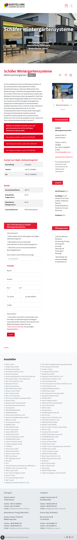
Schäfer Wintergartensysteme (28, 71)
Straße (9, 279)
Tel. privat (10, 296)
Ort (20, 288)
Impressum (25, 537)
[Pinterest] (69, 537)
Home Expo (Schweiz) (49, 512)
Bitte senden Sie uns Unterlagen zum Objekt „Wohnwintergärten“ (23, 237)
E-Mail (9, 305)
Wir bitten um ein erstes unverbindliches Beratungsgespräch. (21, 249)
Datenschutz (12, 314)
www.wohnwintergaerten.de (64, 157)
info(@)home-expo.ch (52, 528)
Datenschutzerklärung (15, 327)
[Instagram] (72, 537)
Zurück (6, 347)
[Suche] (64, 537)
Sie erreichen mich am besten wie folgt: (20, 255)
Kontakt (7, 537)
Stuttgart (8, 493)
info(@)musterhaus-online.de (19, 509)
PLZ (8, 288)
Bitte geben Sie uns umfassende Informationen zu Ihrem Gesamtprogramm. (22, 243)
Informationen (12, 233)
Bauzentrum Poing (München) (16, 512)
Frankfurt (44, 493)
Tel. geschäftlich (30, 296)
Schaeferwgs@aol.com (63, 152)
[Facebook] (67, 537)
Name (9, 271)
